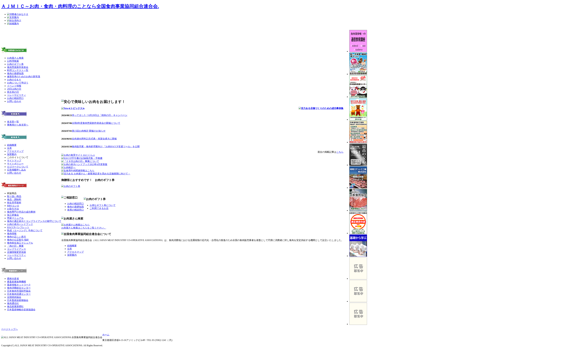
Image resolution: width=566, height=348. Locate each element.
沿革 (9, 148)
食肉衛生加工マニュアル (20, 243)
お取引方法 (13, 209)
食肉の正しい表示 (16, 236)
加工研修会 (13, 215)
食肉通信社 (13, 303)
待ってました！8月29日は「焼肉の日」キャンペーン (99, 115)
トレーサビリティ (16, 95)
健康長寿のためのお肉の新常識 (23, 76)
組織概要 (12, 145)
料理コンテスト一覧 (17, 70)
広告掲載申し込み (16, 170)
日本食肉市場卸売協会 (19, 291)
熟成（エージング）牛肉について (24, 230)
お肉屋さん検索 (15, 58)
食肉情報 (12, 233)
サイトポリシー (15, 163)
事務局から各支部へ (17, 125)
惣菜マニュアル (15, 218)
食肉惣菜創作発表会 (17, 67)
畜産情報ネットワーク (19, 285)
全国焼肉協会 (14, 297)
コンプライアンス (16, 249)
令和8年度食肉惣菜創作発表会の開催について (96, 123)
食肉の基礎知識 (15, 73)
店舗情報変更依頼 (16, 252)
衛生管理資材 (14, 202)
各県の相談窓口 (75, 210)
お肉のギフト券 (15, 64)
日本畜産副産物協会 (17, 300)
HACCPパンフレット (18, 227)
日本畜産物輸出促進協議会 (21, 309)
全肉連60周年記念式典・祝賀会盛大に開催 (94, 138)
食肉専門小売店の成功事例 (21, 212)
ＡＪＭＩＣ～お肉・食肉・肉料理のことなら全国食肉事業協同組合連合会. (80, 6)
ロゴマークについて (17, 166)
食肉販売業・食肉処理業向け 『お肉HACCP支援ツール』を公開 (106, 146)
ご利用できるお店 (99, 208)
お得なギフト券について (103, 205)
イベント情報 (14, 86)
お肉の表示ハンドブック (20, 224)
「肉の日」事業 (15, 246)
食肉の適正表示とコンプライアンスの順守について (34, 221)
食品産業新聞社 (15, 306)
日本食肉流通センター (19, 294)
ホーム (105, 334)
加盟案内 (12, 154)
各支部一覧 (13, 121)
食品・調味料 (14, 199)
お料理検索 (13, 61)
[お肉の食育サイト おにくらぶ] (78, 155)
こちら (339, 152)
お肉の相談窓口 (15, 98)
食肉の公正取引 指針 (18, 239)
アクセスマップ (15, 151)
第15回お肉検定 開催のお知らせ (89, 131)
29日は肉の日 (14, 89)
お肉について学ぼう (17, 82)
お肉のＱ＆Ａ (14, 79)
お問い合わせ (14, 101)
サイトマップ (14, 160)
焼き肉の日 (13, 92)
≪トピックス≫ (76, 108)
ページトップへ (9, 329)
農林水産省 (13, 278)
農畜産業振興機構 (16, 281)
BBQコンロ (13, 205)
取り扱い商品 (14, 196)
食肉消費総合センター (19, 288)
